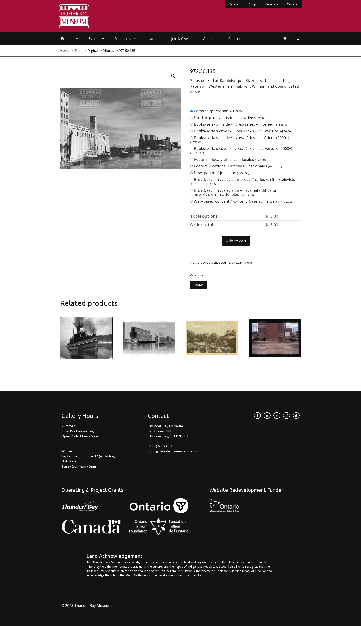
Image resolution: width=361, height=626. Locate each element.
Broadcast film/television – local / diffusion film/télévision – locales (245, 181)
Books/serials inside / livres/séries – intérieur (241, 124)
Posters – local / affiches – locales (230, 159)
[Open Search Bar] (298, 38)
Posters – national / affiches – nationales (238, 166)
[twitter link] (286, 415)
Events (94, 38)
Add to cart (236, 240)
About (208, 38)
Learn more (244, 262)
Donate (292, 4)
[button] (173, 76)
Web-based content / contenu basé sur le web (243, 201)
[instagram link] (267, 415)
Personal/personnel (218, 110)
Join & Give (179, 38)
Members (271, 4)
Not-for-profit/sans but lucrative (230, 117)
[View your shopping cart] (285, 38)
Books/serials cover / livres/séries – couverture (243, 130)
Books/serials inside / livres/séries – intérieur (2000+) (239, 139)
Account (235, 4)
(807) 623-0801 (160, 446)
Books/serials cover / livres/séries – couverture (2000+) (241, 150)
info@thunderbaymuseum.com (173, 451)
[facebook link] (257, 415)
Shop (252, 4)
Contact (234, 38)
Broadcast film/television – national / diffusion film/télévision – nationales (233, 192)
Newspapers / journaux (221, 172)
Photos (198, 285)
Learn (151, 38)
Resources (123, 38)
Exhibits (67, 38)
